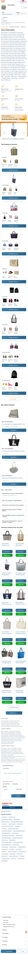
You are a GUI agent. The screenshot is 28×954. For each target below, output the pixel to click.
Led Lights (11, 849)
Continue (18, 795)
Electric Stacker (12, 824)
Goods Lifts (19, 854)
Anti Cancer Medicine (12, 851)
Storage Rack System (17, 837)
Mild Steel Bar (12, 840)
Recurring (15, 784)
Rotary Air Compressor (13, 828)
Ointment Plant (13, 847)
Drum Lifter (4, 824)
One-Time (7, 784)
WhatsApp (22, 119)
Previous (4, 133)
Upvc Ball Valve (21, 858)
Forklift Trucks (12, 817)
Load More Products (14, 707)
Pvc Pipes (22, 856)
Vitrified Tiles (4, 856)
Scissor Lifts (19, 824)
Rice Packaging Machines (19, 830)
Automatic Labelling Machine (8, 835)
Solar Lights (12, 854)
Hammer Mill (15, 833)
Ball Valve (4, 851)
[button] (24, 7)
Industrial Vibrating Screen (7, 826)
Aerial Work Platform (6, 837)
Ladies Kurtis (4, 849)
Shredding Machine (6, 833)
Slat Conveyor (5, 847)
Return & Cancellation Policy (9, 924)
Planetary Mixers (21, 847)
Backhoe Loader (5, 821)
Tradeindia (3, 811)
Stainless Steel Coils (13, 856)
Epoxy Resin (4, 840)
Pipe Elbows (4, 860)
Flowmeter (4, 828)
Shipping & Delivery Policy (8, 926)
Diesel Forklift (19, 835)
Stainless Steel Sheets (6, 842)
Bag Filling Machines (6, 844)
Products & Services (14, 26)
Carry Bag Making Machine (17, 821)
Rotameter (17, 826)
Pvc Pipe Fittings (5, 858)
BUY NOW (13, 430)
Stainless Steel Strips (17, 842)
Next (24, 133)
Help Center (5, 920)
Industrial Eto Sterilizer (7, 830)
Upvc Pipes (13, 858)
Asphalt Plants (16, 844)
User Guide (5, 922)
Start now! (12, 807)
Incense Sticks (5, 854)
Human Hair (4, 817)
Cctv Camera (18, 849)
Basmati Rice (17, 819)
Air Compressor (22, 851)
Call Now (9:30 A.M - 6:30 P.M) (10, 119)
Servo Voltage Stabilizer (7, 819)
